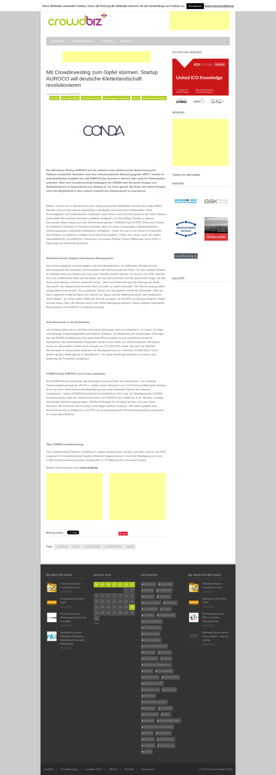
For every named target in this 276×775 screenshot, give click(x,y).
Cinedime (171, 602)
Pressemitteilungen (154, 98)
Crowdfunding (82, 41)
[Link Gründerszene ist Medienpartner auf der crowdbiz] (51, 617)
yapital (147, 751)
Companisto (150, 609)
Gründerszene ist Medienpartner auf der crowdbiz (73, 617)
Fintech (107, 41)
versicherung (167, 745)
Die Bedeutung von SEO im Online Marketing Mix (213, 617)
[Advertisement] (200, 20)
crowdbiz (57, 41)
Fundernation (151, 677)
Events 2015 (150, 658)
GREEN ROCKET (153, 683)
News (136, 98)
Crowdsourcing (152, 640)
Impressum (147, 769)
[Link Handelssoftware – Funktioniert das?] (51, 587)
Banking (148, 590)
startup (130, 546)
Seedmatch (164, 733)
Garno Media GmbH (221, 769)
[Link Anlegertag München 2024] (51, 602)
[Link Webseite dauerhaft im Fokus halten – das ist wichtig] (193, 636)
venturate (149, 745)
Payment (148, 720)
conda (76, 546)
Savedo (148, 733)
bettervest (165, 596)
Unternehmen (167, 739)
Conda (54, 98)
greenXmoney (151, 689)
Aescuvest (149, 584)
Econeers (165, 652)
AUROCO (63, 546)
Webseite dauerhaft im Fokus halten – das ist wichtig (215, 636)
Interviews (149, 696)
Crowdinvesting (91, 98)
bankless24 (165, 590)
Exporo (167, 658)
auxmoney (166, 584)
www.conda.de (89, 467)
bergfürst (148, 596)
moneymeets (151, 714)
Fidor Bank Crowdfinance (157, 665)
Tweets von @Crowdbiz (186, 174)
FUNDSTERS (171, 677)
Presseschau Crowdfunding (158, 727)
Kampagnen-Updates (116, 98)
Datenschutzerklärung (219, 6)
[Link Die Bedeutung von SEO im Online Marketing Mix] (193, 617)
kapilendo (149, 708)
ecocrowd (149, 652)
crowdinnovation (152, 621)
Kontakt (129, 769)
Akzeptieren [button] (195, 6)
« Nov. (96, 623)
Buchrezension (152, 602)
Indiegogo (170, 689)
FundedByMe (165, 671)
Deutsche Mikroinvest (155, 646)
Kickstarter (166, 708)
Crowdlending (151, 633)
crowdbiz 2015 (93, 769)
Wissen (126, 41)
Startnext (148, 739)
